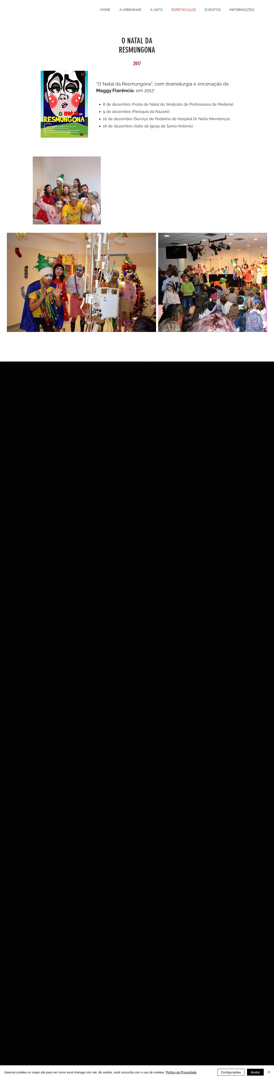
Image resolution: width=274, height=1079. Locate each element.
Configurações (231, 1072)
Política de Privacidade (181, 1072)
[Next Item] (259, 282)
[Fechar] (268, 1072)
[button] (130, 9)
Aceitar (255, 1072)
